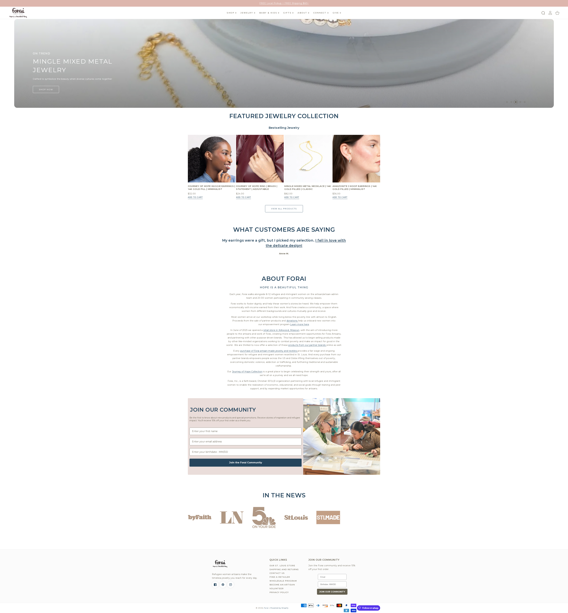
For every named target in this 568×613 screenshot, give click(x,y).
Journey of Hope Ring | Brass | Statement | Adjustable (256, 187)
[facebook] (215, 584)
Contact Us (277, 573)
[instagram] (230, 584)
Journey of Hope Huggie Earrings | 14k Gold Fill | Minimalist (211, 187)
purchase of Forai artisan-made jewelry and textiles (269, 351)
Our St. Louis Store (282, 565)
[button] (232, 13)
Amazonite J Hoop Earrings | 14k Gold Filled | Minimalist (355, 187)
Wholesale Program (283, 581)
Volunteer (277, 588)
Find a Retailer (280, 577)
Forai (266, 608)
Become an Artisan (282, 584)
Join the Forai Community (245, 462)
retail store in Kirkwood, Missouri (281, 330)
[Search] (543, 13)
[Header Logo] (18, 13)
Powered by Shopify (279, 608)
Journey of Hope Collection (247, 371)
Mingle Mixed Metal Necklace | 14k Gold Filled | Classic (307, 187)
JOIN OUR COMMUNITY (332, 591)
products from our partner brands (307, 345)
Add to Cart (195, 197)
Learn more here (299, 324)
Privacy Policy (279, 592)
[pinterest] (223, 584)
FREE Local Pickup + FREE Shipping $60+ (284, 3)
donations (292, 320)
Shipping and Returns (284, 569)
